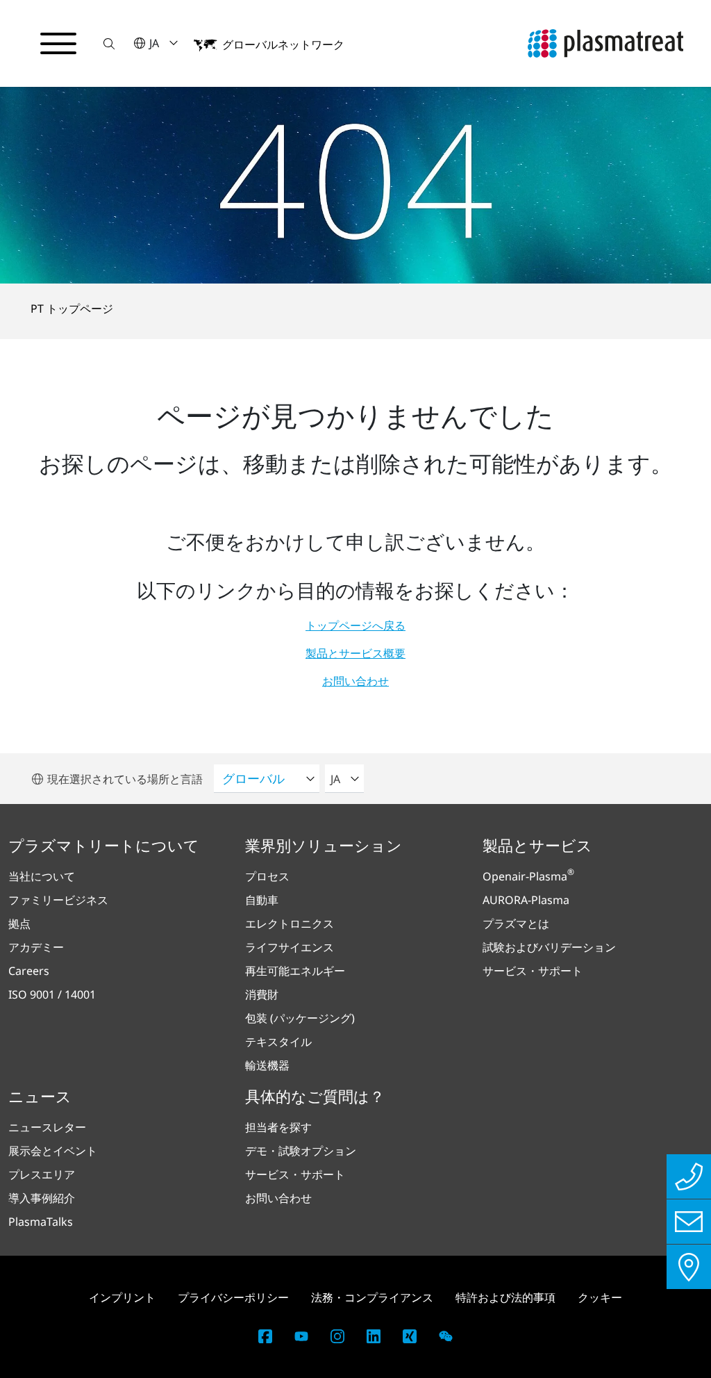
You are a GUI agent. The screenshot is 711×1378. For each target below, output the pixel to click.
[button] (109, 43)
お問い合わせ (355, 681)
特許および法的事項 (505, 1297)
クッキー (600, 1297)
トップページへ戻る (355, 625)
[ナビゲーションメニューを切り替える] (58, 44)
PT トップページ (72, 308)
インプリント (122, 1297)
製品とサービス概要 (355, 653)
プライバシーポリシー (233, 1297)
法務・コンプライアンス (372, 1297)
